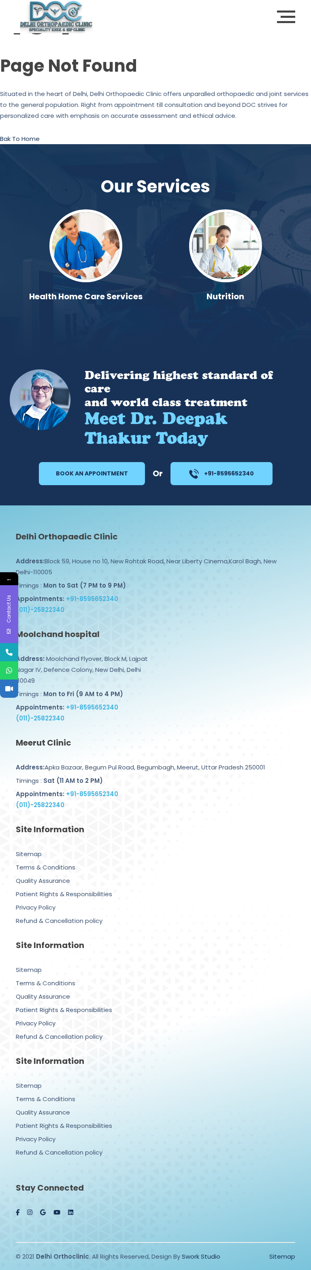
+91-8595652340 (228, 473)
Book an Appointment (92, 473)
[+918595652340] (9, 670)
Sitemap (29, 854)
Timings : (71, 585)
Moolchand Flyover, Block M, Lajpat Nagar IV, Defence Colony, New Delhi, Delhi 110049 (82, 669)
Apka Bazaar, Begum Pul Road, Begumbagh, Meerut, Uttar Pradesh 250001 (140, 767)
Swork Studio (201, 1256)
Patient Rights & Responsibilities (64, 894)
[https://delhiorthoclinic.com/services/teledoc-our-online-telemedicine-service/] (9, 689)
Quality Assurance (43, 880)
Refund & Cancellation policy (59, 920)
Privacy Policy (35, 907)
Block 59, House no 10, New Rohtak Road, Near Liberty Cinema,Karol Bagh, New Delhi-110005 (146, 566)
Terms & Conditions (45, 867)
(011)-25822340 (40, 609)
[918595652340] (9, 652)
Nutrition (225, 296)
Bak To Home (20, 138)
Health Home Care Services (86, 296)
